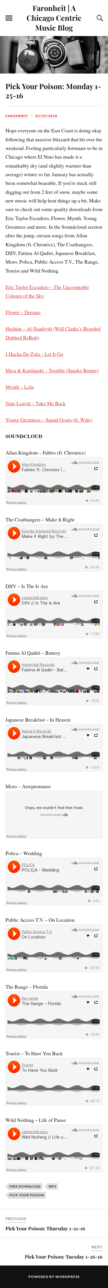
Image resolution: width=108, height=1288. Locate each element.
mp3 (52, 1186)
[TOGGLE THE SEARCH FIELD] (99, 18)
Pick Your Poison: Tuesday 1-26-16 (64, 1256)
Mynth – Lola (19, 386)
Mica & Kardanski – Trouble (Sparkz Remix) (52, 370)
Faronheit (16, 116)
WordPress (67, 1276)
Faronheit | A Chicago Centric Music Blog (54, 17)
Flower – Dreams (23, 312)
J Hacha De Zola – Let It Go (34, 353)
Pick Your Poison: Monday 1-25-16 (53, 90)
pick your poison (27, 1195)
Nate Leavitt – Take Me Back (35, 403)
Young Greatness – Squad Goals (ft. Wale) (48, 419)
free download (25, 1186)
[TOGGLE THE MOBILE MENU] (8, 18)
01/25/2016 (46, 116)
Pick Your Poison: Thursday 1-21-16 (45, 1228)
